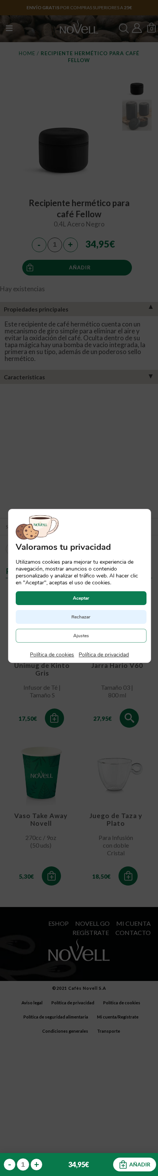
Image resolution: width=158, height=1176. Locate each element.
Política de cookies (52, 654)
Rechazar (81, 616)
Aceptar (80, 598)
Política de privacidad (104, 654)
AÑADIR (139, 1164)
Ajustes (81, 635)
